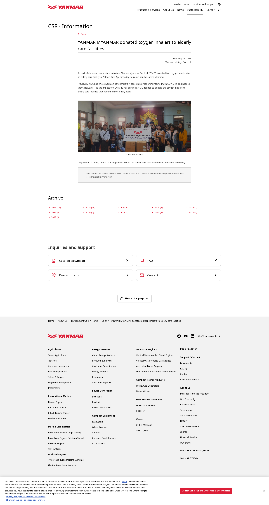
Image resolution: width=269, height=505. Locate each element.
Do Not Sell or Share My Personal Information (206, 490)
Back (83, 34)
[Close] (264, 490)
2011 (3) (55, 217)
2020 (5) (90, 212)
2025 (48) (90, 207)
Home (51, 320)
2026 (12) (56, 207)
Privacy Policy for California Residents (25, 496)
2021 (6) (55, 212)
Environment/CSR (80, 320)
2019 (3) (124, 212)
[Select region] (219, 4)
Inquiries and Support (204, 4)
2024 (104, 320)
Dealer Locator (182, 4)
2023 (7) (158, 207)
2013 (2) (158, 212)
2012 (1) (193, 212)
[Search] (219, 11)
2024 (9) (124, 207)
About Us (62, 320)
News (95, 320)
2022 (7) (193, 207)
